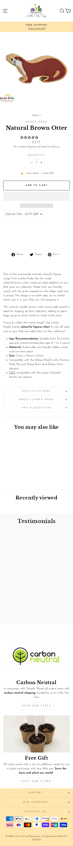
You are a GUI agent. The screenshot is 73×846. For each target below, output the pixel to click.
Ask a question (36, 408)
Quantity (36, 155)
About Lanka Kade (36, 399)
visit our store (36, 781)
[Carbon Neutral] (36, 658)
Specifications (36, 391)
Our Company (35, 802)
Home (35, 115)
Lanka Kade (36, 122)
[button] (29, 137)
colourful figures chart (35, 327)
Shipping (31, 147)
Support (35, 793)
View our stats (36, 706)
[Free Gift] (36, 734)
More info (12, 242)
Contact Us (35, 812)
